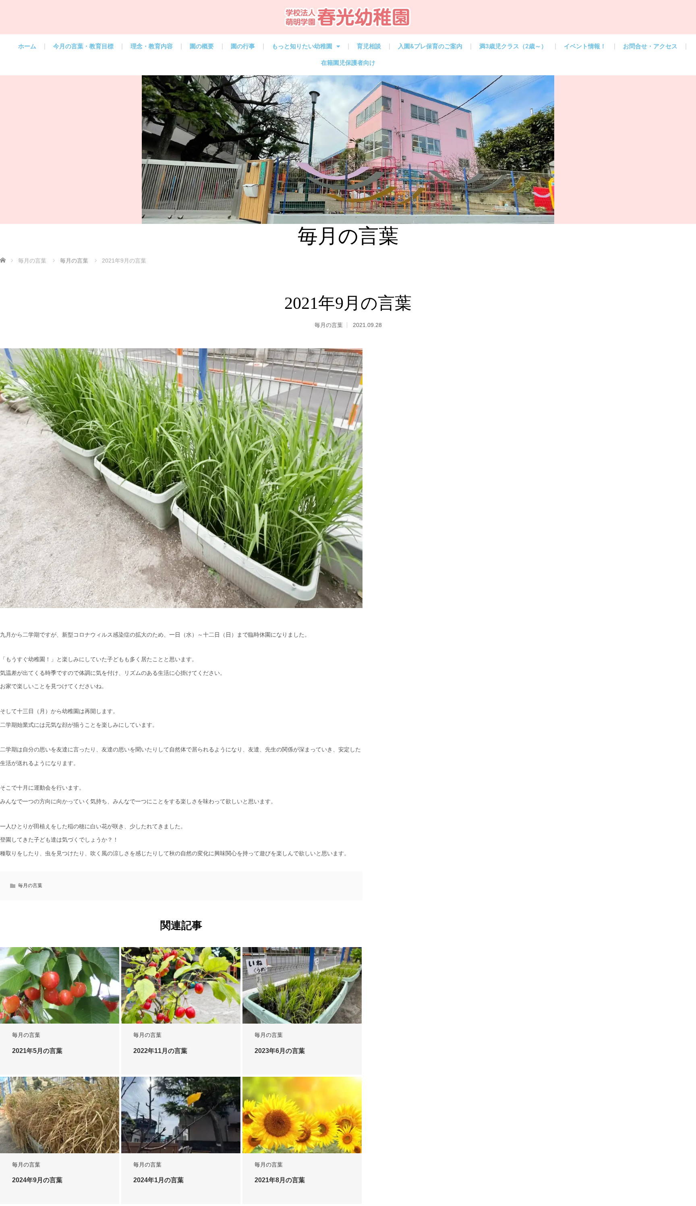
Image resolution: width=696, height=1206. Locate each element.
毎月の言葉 (329, 325)
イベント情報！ (585, 46)
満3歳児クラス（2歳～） (513, 46)
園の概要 (202, 46)
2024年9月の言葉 (37, 1180)
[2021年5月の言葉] (59, 985)
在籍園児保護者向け (348, 62)
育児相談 (369, 46)
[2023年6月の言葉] (302, 985)
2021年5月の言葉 (37, 1050)
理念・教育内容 (151, 46)
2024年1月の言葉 (158, 1180)
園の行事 (243, 46)
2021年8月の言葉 (280, 1180)
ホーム (27, 46)
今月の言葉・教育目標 (83, 46)
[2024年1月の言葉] (180, 1115)
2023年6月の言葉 (280, 1050)
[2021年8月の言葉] (302, 1115)
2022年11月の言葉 (160, 1050)
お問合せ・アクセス (650, 46)
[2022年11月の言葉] (180, 985)
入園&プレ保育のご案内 (430, 46)
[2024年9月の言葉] (59, 1115)
